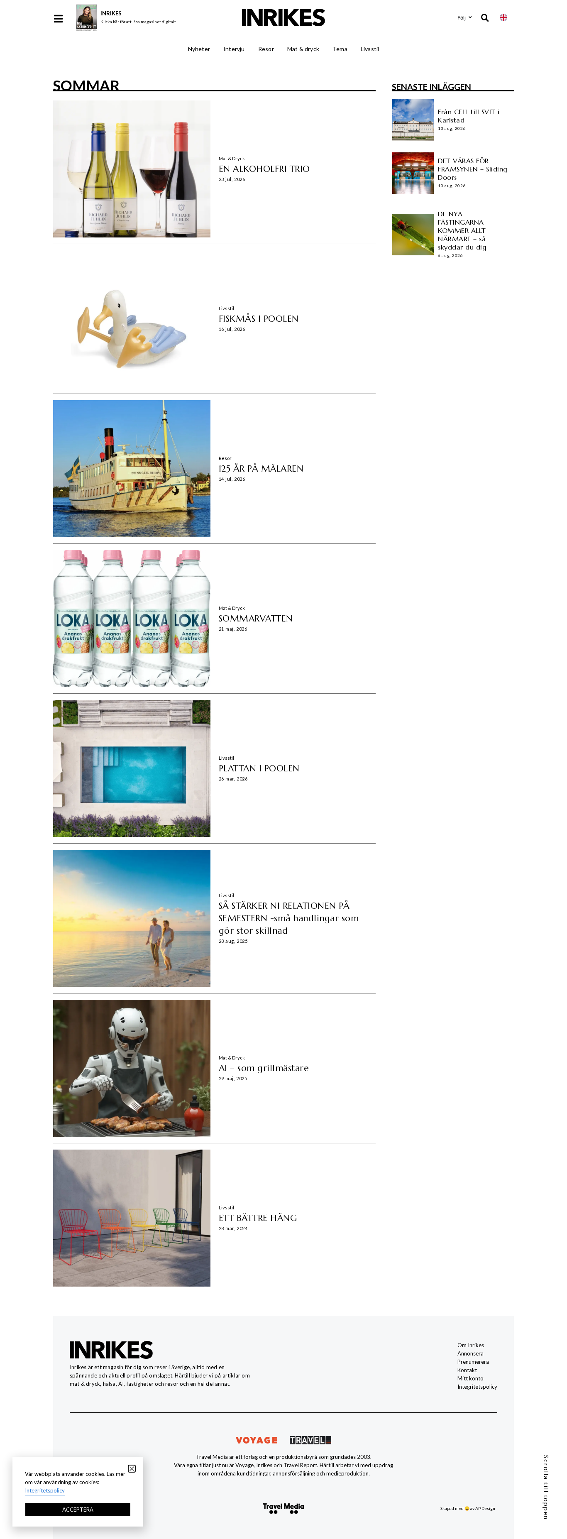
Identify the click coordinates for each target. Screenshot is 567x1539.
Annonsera (470, 1353)
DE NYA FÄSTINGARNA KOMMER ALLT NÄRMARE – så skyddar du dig (462, 230)
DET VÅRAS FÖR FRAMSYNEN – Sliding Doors (473, 169)
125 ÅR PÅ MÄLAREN (261, 468)
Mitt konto (470, 1378)
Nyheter (199, 48)
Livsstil (370, 48)
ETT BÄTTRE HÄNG (258, 1218)
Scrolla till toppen (546, 1487)
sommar (86, 85)
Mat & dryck (303, 48)
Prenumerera (473, 1361)
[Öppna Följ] (470, 17)
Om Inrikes (470, 1345)
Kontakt (467, 1370)
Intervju (234, 48)
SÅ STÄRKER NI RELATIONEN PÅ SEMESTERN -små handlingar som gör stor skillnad (289, 918)
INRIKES (111, 13)
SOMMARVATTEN (256, 618)
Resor (266, 48)
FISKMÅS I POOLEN (259, 318)
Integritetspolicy (477, 1386)
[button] (132, 1469)
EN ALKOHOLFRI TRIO (264, 169)
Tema (339, 48)
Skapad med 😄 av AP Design (467, 1508)
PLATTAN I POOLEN (259, 768)
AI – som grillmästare (264, 1068)
